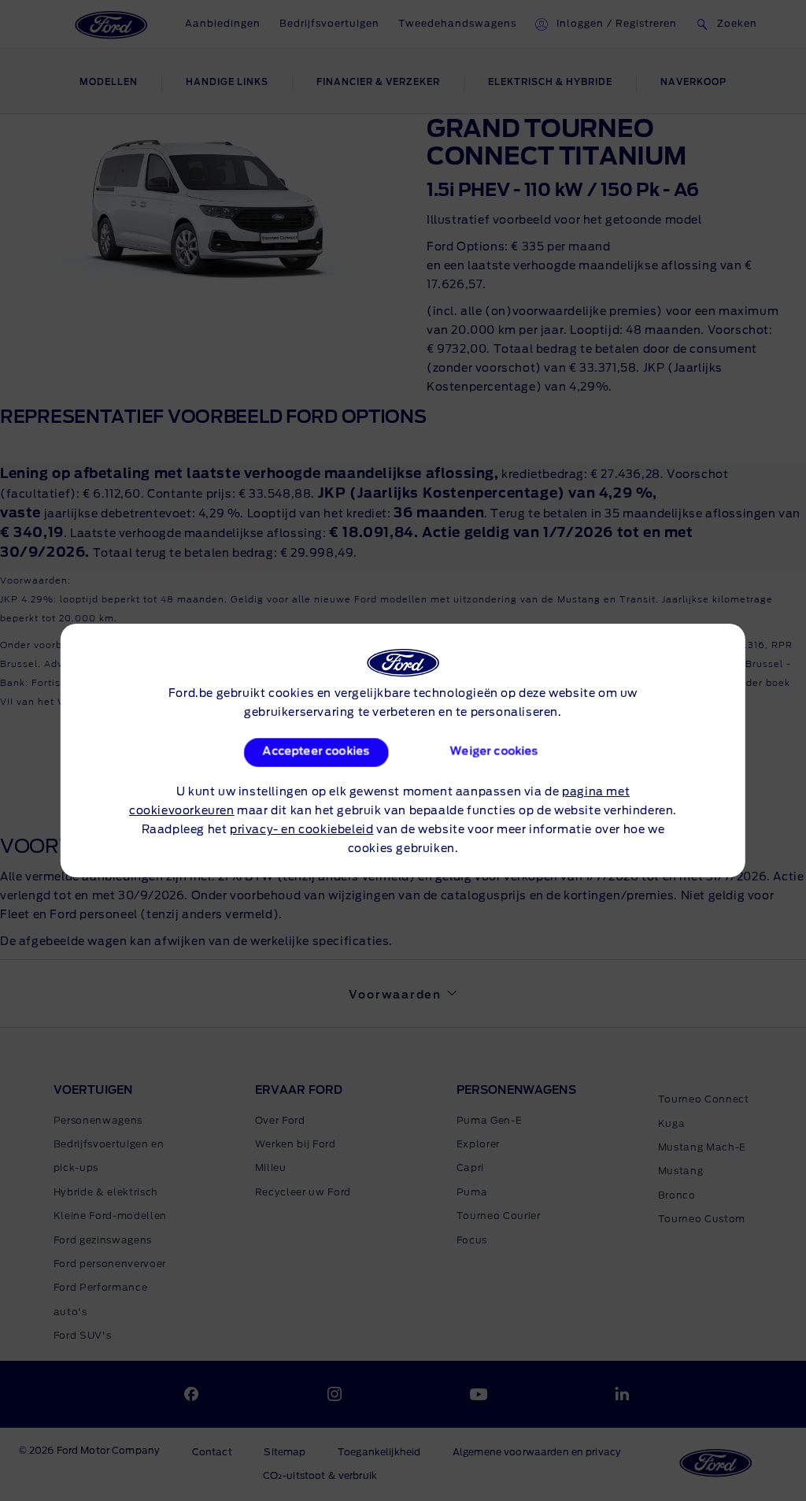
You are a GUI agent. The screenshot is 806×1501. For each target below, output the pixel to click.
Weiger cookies (493, 752)
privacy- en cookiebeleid (301, 830)
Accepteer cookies (316, 752)
